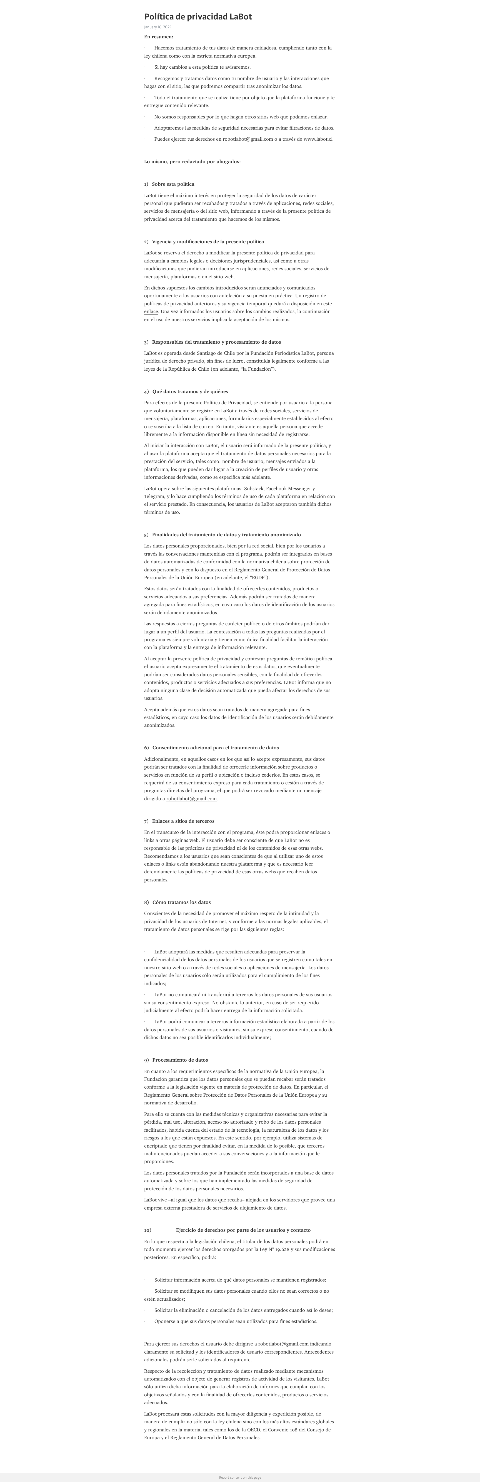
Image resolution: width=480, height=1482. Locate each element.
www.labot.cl (318, 139)
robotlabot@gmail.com (248, 139)
